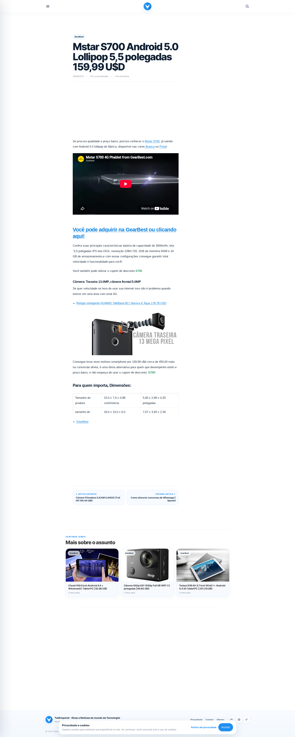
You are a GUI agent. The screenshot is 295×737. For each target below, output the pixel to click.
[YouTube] (231, 720)
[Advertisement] (126, 113)
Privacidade (196, 719)
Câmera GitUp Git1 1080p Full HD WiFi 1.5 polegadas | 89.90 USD (147, 587)
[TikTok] (246, 720)
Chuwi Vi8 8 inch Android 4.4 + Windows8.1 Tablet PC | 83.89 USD (87, 587)
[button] (47, 6)
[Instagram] (239, 720)
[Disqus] (147, 655)
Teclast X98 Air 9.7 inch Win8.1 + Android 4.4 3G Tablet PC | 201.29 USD (202, 587)
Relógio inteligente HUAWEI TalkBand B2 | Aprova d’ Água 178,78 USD (121, 303)
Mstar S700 (152, 141)
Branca (150, 146)
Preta (162, 146)
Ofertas (220, 719)
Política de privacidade (203, 727)
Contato (210, 719)
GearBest (79, 37)
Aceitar (225, 727)
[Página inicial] (147, 6)
